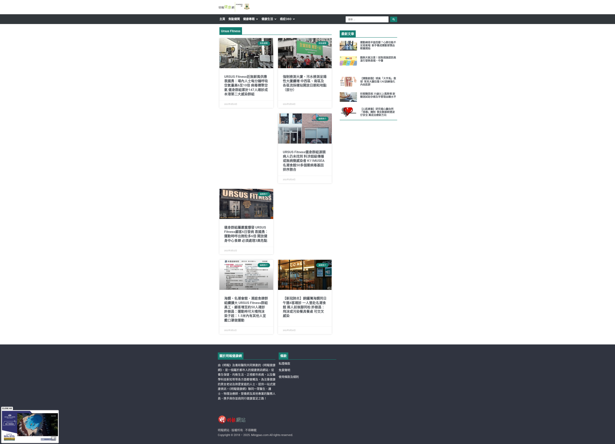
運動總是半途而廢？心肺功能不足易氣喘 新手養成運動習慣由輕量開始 (378, 45)
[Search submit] (393, 19)
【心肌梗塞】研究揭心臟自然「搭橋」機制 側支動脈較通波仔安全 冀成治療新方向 (377, 112)
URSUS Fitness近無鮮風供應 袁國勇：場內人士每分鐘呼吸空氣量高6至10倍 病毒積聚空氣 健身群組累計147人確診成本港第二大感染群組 (246, 85)
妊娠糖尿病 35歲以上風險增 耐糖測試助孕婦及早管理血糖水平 (378, 95)
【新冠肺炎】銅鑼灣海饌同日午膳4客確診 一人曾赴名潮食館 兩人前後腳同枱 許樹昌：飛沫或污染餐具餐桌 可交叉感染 (305, 307)
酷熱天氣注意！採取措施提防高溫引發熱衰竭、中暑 (378, 59)
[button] (251, 19)
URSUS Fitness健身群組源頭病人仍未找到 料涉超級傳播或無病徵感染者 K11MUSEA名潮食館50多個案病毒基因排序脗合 (304, 160)
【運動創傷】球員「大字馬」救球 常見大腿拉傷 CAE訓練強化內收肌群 (378, 81)
